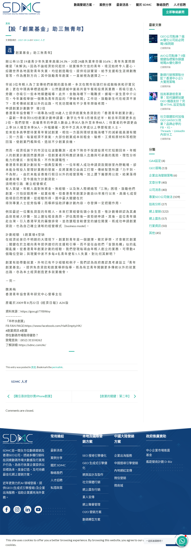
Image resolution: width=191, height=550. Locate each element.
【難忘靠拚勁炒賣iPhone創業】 (33, 396)
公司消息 (155, 189)
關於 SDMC (144, 4)
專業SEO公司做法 (161, 197)
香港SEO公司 (11, 455)
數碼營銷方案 (83, 4)
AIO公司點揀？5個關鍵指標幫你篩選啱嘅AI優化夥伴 (172, 59)
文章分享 (155, 182)
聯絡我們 (162, 4)
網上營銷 (155, 211)
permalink (57, 367)
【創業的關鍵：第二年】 (115, 396)
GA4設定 (155, 160)
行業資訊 (155, 225)
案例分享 (105, 4)
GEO (9, 487)
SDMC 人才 (39, 40)
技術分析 (155, 204)
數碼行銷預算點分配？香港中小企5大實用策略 (172, 78)
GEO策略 (155, 168)
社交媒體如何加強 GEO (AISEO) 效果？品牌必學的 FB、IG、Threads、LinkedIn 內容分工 (172, 125)
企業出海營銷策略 (161, 175)
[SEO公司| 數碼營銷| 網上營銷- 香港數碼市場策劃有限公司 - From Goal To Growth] (21, 8)
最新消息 (122, 4)
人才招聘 (180, 4)
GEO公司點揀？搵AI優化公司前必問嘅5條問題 (172, 40)
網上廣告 (155, 218)
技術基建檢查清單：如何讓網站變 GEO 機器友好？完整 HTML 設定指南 (172, 99)
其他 (8, 23)
